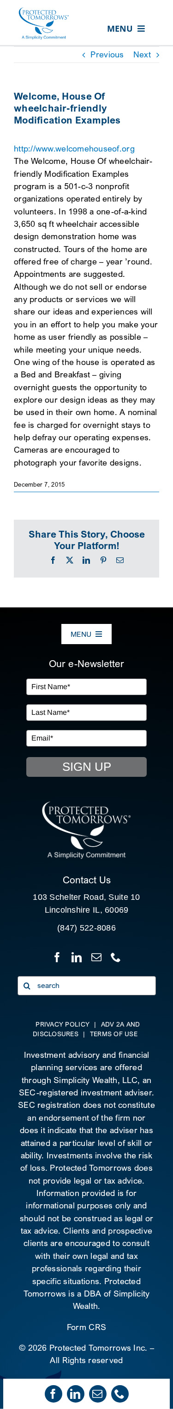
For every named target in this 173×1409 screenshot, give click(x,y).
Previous (107, 54)
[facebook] (53, 1394)
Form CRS (86, 1327)
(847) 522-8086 (86, 927)
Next (142, 54)
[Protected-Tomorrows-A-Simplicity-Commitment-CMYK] (43, 11)
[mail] (98, 1394)
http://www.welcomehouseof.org (74, 148)
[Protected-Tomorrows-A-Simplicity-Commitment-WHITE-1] (86, 804)
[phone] (120, 1394)
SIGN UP (86, 766)
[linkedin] (75, 1394)
